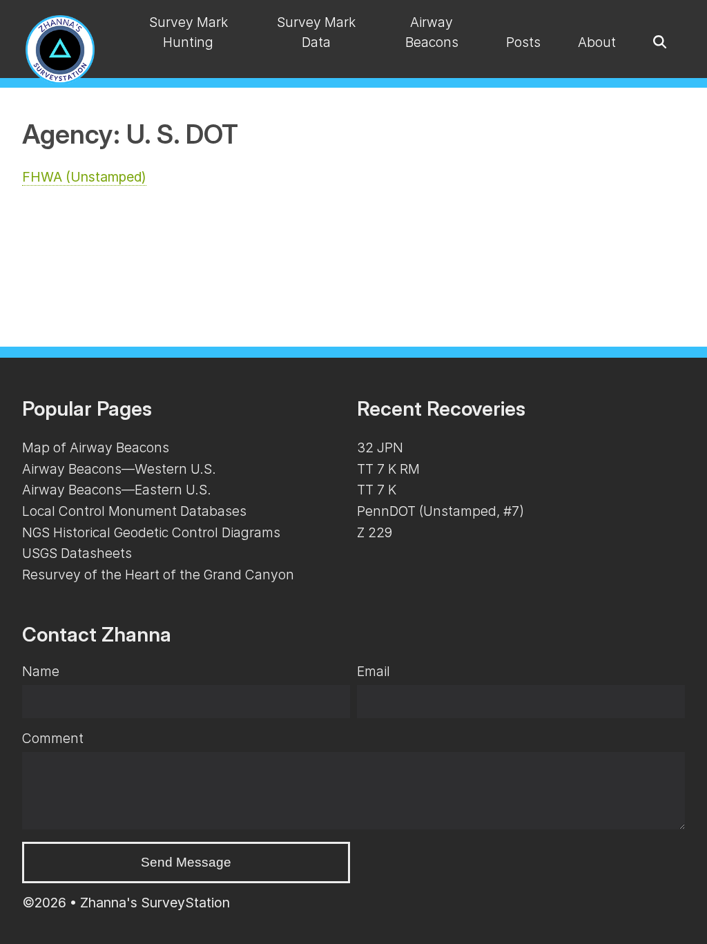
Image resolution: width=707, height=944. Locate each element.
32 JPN (380, 447)
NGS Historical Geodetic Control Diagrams (151, 532)
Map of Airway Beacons (95, 447)
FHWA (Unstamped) (84, 176)
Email (373, 671)
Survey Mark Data (316, 32)
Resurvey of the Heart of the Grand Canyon (158, 574)
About (597, 42)
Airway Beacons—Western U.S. (119, 469)
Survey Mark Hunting (188, 32)
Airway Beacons (431, 32)
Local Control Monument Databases (134, 511)
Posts (523, 42)
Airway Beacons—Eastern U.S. (116, 489)
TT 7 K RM (388, 469)
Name (40, 671)
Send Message (186, 862)
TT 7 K (376, 489)
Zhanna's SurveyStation (155, 902)
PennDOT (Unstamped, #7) (440, 511)
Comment (53, 738)
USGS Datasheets (77, 553)
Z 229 (374, 532)
